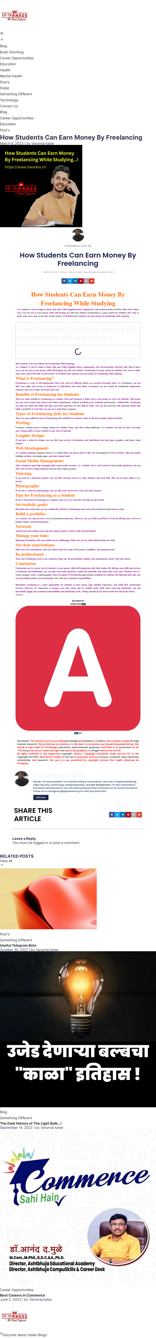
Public (5, 88)
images (95, 750)
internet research (27, 744)
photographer (45, 574)
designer (26, 574)
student (25, 309)
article (58, 316)
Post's (111, 272)
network (112, 405)
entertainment (80, 747)
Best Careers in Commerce (22, 1295)
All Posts (41, 797)
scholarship (23, 760)
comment (114, 756)
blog (25, 750)
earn (39, 312)
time (38, 509)
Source (19, 594)
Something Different (16, 94)
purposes (94, 747)
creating (44, 427)
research (43, 760)
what (130, 366)
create (38, 430)
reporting (133, 756)
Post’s (4, 82)
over (62, 750)
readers (100, 740)
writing (28, 427)
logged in (40, 843)
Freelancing (93, 312)
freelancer (127, 382)
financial (102, 509)
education (64, 747)
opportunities (88, 574)
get (95, 499)
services (39, 386)
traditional (123, 386)
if (134, 366)
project (82, 549)
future (65, 409)
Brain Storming (12, 52)
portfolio (27, 409)
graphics (120, 440)
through (134, 740)
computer (40, 452)
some (25, 316)
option (112, 312)
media (119, 465)
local (36, 521)
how (76, 316)
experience (68, 405)
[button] (64, 281)
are (101, 386)
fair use (69, 756)
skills (28, 386)
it (30, 309)
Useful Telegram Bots (18, 945)
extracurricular (106, 309)
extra (30, 316)
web (93, 452)
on (39, 316)
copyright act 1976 (27, 756)
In (50, 316)
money (45, 312)
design (41, 440)
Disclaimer (23, 740)
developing (38, 456)
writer (18, 574)
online (87, 427)
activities (118, 309)
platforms (95, 427)
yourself (92, 591)
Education (8, 64)
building (19, 456)
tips (75, 499)
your (77, 312)
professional (58, 518)
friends (19, 521)
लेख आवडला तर (78, 600)
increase (53, 468)
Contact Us (9, 106)
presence (72, 468)
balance (33, 578)
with (72, 312)
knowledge (71, 740)
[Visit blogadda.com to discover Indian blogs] (23, 1335)
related (60, 452)
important (43, 588)
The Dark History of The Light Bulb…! (31, 1123)
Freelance (20, 427)
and (97, 309)
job (65, 558)
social (113, 465)
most (97, 418)
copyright (66, 753)
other (55, 402)
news (124, 756)
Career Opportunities (17, 58)
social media (62, 465)
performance (110, 402)
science (49, 452)
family (26, 521)
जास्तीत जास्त (75, 604)
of (37, 382)
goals (108, 509)
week (87, 509)
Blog (3, 46)
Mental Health (11, 76)
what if (130, 309)
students (122, 312)
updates (88, 740)
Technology (9, 100)
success (106, 591)
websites (63, 427)
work (67, 382)
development (102, 452)
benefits (34, 398)
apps (45, 456)
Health (5, 70)
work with (58, 578)
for (28, 312)
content (52, 427)
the (42, 316)
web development (100, 784)
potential (125, 405)
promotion (125, 747)
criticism (103, 756)
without (75, 402)
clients (86, 382)
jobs (60, 418)
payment (105, 549)
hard (108, 588)
